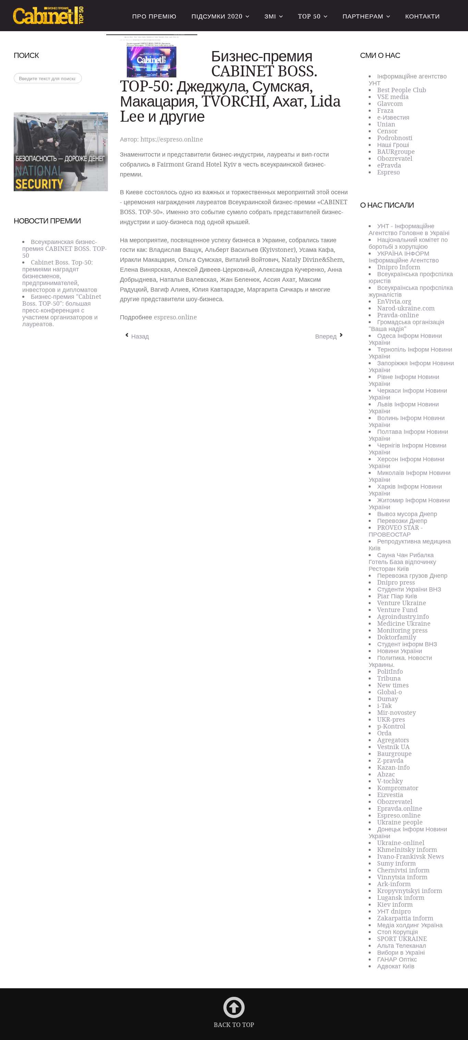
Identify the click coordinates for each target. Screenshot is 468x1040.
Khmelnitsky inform (407, 849)
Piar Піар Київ (397, 596)
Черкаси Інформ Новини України (408, 393)
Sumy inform (396, 863)
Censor (387, 131)
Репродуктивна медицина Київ (410, 544)
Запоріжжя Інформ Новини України (411, 366)
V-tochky (390, 781)
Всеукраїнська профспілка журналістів (411, 290)
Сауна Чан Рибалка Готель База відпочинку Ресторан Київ (402, 562)
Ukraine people (400, 822)
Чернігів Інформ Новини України (407, 448)
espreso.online (175, 317)
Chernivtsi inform (403, 870)
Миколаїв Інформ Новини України (410, 476)
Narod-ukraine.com (406, 308)
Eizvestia (390, 795)
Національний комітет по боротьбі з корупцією (408, 242)
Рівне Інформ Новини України (404, 380)
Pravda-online (398, 315)
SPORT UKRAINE (402, 938)
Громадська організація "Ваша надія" (406, 325)
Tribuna (389, 678)
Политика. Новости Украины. (400, 661)
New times (393, 685)
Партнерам (363, 16)
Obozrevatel (394, 158)
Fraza (385, 110)
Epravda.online (399, 808)
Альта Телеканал (401, 945)
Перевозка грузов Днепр (412, 575)
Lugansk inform (400, 897)
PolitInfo (390, 671)
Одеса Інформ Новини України (405, 338)
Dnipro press (396, 582)
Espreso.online (399, 815)
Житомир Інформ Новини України (409, 503)
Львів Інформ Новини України (404, 407)
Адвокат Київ (396, 966)
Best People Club (401, 90)
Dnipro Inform (398, 267)
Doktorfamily (396, 637)
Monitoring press (402, 630)
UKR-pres (391, 719)
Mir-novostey (396, 712)
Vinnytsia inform (402, 877)
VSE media (393, 97)
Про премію (154, 16)
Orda (384, 733)
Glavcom (390, 103)
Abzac (386, 774)
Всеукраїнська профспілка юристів (411, 277)
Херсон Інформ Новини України (406, 462)
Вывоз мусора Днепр (407, 514)
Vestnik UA (393, 747)
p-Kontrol (391, 726)
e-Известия (393, 117)
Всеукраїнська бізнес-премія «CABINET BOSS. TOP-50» (49, 16)
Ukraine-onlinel (400, 843)
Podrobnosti (394, 138)
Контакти (422, 16)
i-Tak (384, 705)
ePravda (389, 165)
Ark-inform (394, 884)
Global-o (389, 692)
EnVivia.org (394, 301)
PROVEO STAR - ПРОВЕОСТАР (396, 530)
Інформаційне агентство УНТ (408, 79)
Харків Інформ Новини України (405, 489)
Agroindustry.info (403, 616)
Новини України (399, 651)
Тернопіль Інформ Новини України (410, 352)
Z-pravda (390, 760)
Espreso (388, 172)
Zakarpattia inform (405, 918)
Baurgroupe (394, 753)
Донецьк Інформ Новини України (408, 832)
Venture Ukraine (401, 603)
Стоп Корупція (397, 932)
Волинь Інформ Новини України (407, 421)
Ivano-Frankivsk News (410, 856)
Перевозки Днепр (402, 520)
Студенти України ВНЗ (409, 589)
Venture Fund (397, 609)
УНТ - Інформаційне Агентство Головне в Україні (409, 229)
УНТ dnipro (394, 911)
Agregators (393, 740)
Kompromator (397, 788)
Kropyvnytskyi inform (409, 890)
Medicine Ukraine (404, 623)
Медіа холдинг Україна (410, 925)
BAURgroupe (396, 151)
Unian (386, 124)
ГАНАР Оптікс (397, 959)
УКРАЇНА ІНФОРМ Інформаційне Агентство (404, 256)
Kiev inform (395, 904)
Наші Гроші (393, 144)
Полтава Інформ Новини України (408, 434)
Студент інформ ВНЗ (407, 644)
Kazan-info (393, 767)
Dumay (387, 699)
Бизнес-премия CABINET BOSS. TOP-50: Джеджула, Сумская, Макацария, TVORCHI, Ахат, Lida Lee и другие (230, 86)
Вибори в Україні (401, 952)
